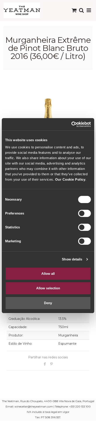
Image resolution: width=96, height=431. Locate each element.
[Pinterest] (51, 364)
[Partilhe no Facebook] (44, 364)
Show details (72, 259)
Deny (48, 303)
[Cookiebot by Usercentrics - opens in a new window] (71, 124)
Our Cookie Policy (70, 179)
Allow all (48, 273)
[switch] (84, 213)
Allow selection (48, 288)
